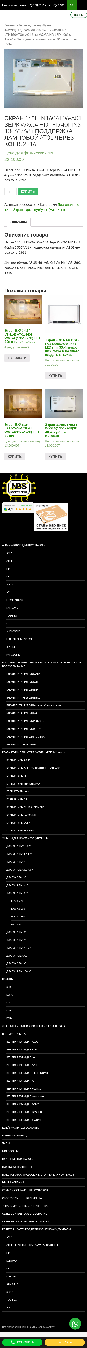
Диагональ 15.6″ (17, 893)
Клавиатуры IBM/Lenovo (23, 783)
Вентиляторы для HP (20, 1057)
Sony (9, 1291)
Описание (18, 222)
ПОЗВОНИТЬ (24, 1342)
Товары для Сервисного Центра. (25, 1205)
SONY (9, 584)
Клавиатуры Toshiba (20, 830)
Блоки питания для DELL (23, 697)
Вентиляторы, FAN (14, 1033)
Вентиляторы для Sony (22, 1104)
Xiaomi (10, 646)
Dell (9, 1268)
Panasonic (13, 654)
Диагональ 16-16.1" (35, 30)
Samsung (12, 607)
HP (8, 568)
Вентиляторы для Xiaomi (23, 1119)
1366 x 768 (17, 900)
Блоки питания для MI (21, 744)
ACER (9, 560)
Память (7, 979)
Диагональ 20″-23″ (18, 971)
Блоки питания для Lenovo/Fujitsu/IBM (33, 705)
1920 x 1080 (18, 908)
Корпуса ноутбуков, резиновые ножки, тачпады (36, 1229)
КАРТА (67, 1342)
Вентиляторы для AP (20, 1080)
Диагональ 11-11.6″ (19, 854)
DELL (9, 576)
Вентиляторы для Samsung (25, 1096)
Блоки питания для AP (21, 713)
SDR (8, 986)
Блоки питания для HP (22, 689)
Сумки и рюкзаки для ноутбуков (25, 1190)
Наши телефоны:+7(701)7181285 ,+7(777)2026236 (34, 5)
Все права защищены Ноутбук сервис (24, 1327)
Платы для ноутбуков (17, 1159)
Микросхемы (11, 1151)
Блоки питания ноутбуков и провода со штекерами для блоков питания (41, 664)
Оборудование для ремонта (22, 1198)
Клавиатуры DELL (18, 791)
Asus (9, 1237)
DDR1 (9, 994)
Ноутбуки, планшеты (17, 1166)
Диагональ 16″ (16, 940)
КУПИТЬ (28, 191)
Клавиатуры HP (16, 775)
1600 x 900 (17, 924)
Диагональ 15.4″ (17, 885)
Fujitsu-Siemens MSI (19, 639)
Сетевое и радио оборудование (24, 1213)
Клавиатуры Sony (18, 822)
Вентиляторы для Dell (22, 1065)
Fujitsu (11, 1276)
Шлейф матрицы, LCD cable (20, 1127)
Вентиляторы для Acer (22, 1049)
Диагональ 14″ (16, 877)
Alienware (13, 631)
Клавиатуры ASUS (18, 760)
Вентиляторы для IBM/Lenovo (27, 1073)
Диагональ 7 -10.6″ (18, 846)
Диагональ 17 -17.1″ (19, 947)
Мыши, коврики (13, 1182)
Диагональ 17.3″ (17, 955)
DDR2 (9, 1002)
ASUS (9, 553)
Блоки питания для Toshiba (25, 736)
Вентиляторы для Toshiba (24, 1112)
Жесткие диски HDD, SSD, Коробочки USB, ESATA (33, 1026)
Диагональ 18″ (16, 963)
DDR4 (9, 1018)
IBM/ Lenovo (14, 600)
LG (8, 623)
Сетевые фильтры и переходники (26, 1221)
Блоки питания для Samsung (26, 721)
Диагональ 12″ (16, 861)
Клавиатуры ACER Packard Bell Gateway (33, 768)
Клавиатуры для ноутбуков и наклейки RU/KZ (33, 752)
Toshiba (11, 615)
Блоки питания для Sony (23, 728)
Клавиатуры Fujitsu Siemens (25, 807)
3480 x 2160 (18, 916)
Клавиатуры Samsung (21, 814)
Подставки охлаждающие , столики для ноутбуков (38, 1174)
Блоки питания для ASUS (23, 674)
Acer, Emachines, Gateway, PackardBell (32, 1245)
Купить (55, 375)
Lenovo (11, 1260)
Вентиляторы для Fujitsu (24, 1088)
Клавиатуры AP (16, 799)
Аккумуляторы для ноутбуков (23, 545)
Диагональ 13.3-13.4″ (20, 869)
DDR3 (9, 1010)
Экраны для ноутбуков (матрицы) (39, 210)
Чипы (6, 1143)
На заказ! (17, 358)
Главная (10, 25)
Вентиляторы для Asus (22, 1041)
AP (8, 592)
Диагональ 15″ (16, 932)
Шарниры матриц (14, 1135)
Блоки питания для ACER (23, 682)
